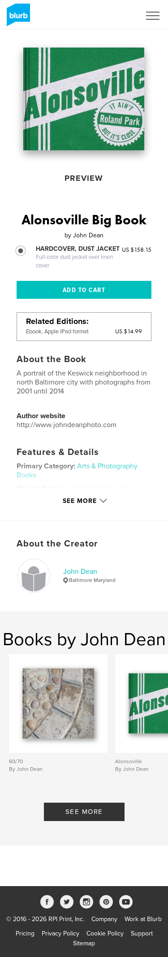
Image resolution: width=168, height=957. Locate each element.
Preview (84, 178)
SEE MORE (84, 812)
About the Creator (57, 543)
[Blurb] (17, 18)
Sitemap (84, 943)
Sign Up (118, 15)
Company (104, 919)
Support (142, 933)
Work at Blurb (143, 919)
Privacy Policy (60, 933)
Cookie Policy (105, 933)
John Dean (80, 571)
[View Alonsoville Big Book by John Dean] (83, 99)
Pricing (25, 933)
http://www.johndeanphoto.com (66, 424)
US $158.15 (136, 249)
